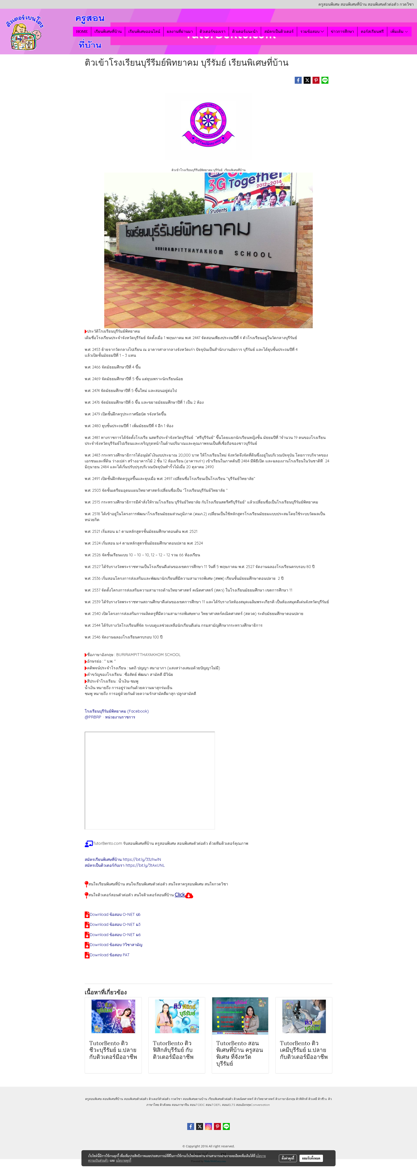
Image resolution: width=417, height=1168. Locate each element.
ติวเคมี (312, 1099)
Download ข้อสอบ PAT (110, 954)
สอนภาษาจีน (180, 1105)
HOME (82, 31)
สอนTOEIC (197, 1105)
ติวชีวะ (322, 1099)
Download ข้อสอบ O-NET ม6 (115, 934)
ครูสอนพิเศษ (93, 1099)
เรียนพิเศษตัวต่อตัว (221, 1099)
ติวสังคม (165, 1105)
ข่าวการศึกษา (342, 31)
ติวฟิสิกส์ (302, 1099)
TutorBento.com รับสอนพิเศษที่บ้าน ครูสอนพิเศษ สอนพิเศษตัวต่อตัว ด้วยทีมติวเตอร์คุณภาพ (170, 843)
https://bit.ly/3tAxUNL (145, 865)
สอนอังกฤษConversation (253, 1105)
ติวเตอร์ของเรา (212, 31)
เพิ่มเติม (398, 31)
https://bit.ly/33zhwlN (142, 859)
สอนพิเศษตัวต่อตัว (136, 1099)
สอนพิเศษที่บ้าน (113, 1099)
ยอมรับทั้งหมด (311, 1158)
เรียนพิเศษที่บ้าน (108, 31)
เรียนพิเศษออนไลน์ (144, 31)
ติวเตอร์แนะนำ (245, 31)
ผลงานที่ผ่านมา (180, 31)
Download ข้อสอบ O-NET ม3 (115, 924)
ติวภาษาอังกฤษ (285, 1099)
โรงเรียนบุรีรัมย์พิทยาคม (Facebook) (117, 711)
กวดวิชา (176, 1099)
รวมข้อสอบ (310, 31)
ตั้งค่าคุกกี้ (288, 1158)
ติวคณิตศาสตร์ (243, 1099)
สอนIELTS (228, 1105)
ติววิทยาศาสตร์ (264, 1099)
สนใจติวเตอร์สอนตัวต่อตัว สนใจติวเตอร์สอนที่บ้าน (131, 894)
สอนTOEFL (213, 1105)
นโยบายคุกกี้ (123, 1160)
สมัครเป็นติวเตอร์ (279, 31)
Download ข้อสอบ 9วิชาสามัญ (116, 944)
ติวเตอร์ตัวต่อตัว (159, 1099)
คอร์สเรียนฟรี (372, 31)
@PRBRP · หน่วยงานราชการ (110, 717)
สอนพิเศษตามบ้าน (195, 1099)
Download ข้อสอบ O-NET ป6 (115, 914)
